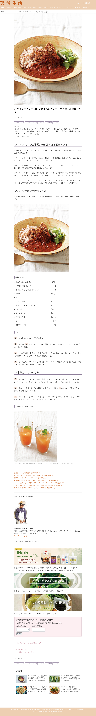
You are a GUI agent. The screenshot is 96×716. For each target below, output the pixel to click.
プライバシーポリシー (68, 709)
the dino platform (50, 713)
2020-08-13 (18, 117)
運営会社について (47, 709)
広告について (15, 709)
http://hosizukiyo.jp (20, 536)
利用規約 (56, 709)
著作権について (25, 709)
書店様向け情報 (36, 709)
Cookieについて (80, 709)
